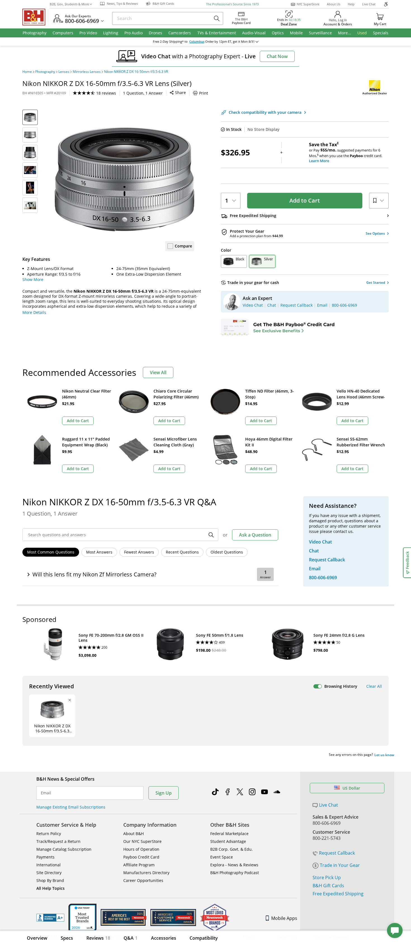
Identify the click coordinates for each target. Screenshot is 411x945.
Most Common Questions (50, 552)
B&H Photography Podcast (234, 872)
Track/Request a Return (58, 841)
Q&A (131, 938)
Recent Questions (182, 552)
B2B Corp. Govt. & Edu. (231, 849)
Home (27, 71)
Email (46, 793)
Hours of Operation (141, 849)
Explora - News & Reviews (234, 864)
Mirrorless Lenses (87, 71)
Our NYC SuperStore (142, 841)
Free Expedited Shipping (338, 894)
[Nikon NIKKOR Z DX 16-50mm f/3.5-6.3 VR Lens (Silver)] (124, 179)
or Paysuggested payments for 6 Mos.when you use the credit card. (345, 152)
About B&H (133, 833)
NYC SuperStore (308, 4)
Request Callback (337, 853)
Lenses (63, 71)
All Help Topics (50, 888)
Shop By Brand (50, 880)
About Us (333, 4)
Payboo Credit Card (141, 857)
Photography (45, 71)
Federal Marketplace (229, 833)
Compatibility (204, 938)
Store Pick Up (327, 877)
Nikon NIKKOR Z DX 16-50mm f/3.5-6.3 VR (136, 71)
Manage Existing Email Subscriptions (70, 807)
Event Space (221, 857)
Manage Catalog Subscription (63, 849)
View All (158, 372)
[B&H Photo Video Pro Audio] (36, 17)
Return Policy (48, 833)
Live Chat (368, 4)
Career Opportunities (143, 880)
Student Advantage (228, 841)
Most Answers (99, 552)
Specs (67, 938)
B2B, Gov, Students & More (69, 4)
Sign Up (163, 793)
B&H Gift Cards (328, 886)
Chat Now (277, 56)
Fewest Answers (139, 552)
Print (203, 93)
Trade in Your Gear (340, 865)
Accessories (163, 938)
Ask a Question (255, 535)
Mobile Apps (284, 918)
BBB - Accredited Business (50, 917)
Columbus (196, 42)
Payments (45, 857)
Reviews (98, 938)
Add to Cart (304, 200)
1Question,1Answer (143, 93)
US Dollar (351, 788)
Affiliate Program (139, 864)
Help (351, 4)
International (48, 864)
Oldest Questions (227, 552)
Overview (37, 938)
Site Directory (49, 872)
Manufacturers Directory (146, 872)
